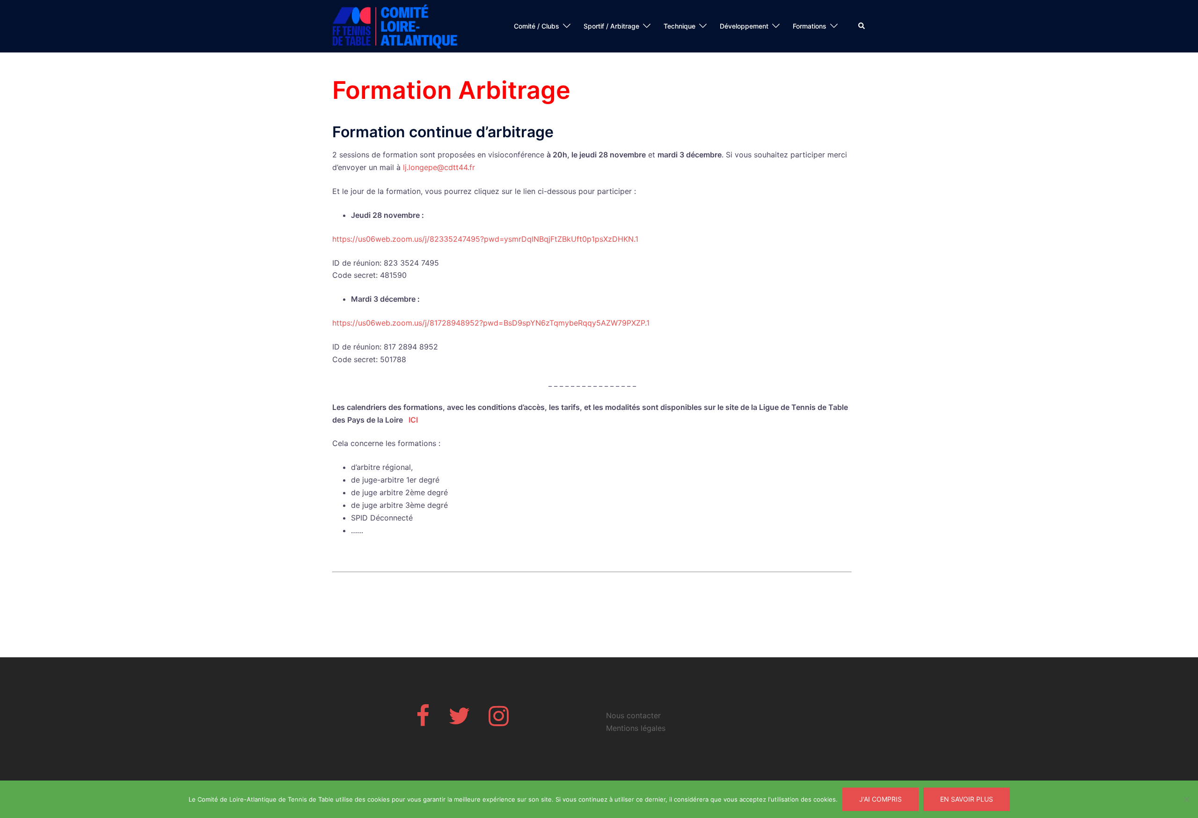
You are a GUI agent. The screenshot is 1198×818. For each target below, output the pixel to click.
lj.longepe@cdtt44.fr (439, 167)
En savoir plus (966, 799)
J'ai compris (880, 799)
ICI (413, 419)
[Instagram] (499, 721)
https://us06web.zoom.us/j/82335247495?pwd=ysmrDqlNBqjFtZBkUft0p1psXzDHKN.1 (485, 239)
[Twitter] (459, 721)
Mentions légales (635, 728)
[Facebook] (423, 721)
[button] (862, 26)
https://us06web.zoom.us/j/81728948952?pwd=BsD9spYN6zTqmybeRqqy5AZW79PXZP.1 (491, 322)
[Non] (1186, 799)
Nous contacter (633, 715)
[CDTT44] (395, 25)
